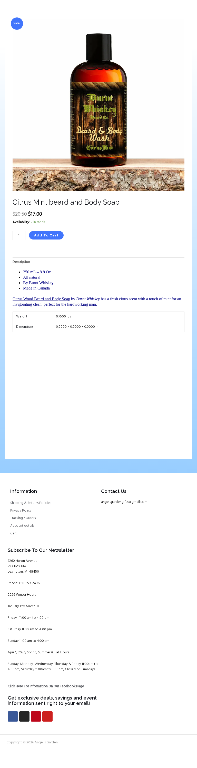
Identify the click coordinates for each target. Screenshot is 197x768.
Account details (22, 525)
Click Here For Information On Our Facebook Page (46, 686)
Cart (13, 533)
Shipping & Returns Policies (30, 503)
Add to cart (46, 235)
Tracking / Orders (23, 518)
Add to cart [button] (30, 438)
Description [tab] (21, 262)
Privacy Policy (21, 510)
